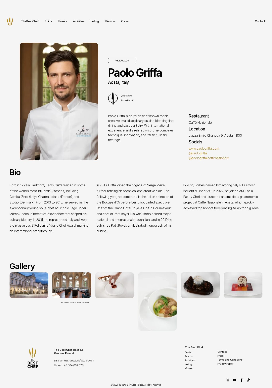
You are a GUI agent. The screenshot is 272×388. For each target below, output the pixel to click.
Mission (110, 21)
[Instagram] (228, 380)
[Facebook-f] (241, 380)
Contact (260, 21)
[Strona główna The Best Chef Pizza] (10, 21)
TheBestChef (29, 21)
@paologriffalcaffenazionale (209, 158)
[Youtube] (235, 380)
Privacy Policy (225, 363)
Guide (48, 21)
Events (62, 21)
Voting (95, 21)
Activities (79, 21)
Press (125, 21)
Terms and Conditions (229, 359)
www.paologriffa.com (204, 148)
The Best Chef (194, 347)
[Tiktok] (248, 380)
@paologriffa (198, 153)
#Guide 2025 (122, 60)
